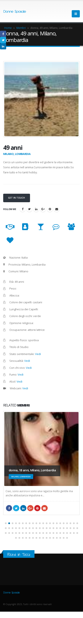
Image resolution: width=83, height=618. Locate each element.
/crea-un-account (57, 209)
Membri (21, 28)
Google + (43, 209)
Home (8, 28)
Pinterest (50, 209)
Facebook (23, 209)
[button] (5, 523)
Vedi (38, 354)
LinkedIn (36, 209)
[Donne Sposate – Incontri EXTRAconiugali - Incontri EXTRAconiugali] (15, 11)
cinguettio (29, 209)
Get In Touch (16, 197)
